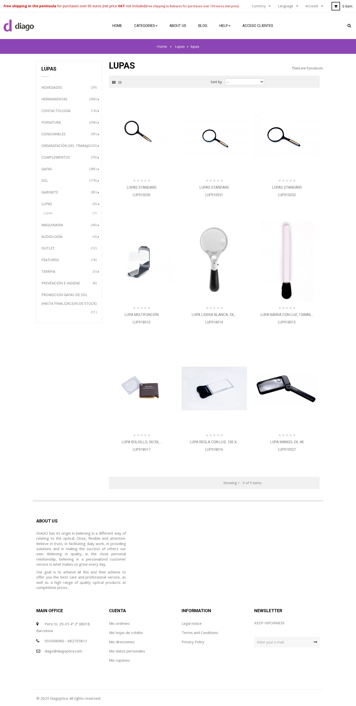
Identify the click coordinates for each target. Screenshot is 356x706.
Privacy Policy (193, 641)
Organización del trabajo (68, 145)
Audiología (68, 236)
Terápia (68, 271)
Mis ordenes (119, 623)
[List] (119, 82)
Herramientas (68, 99)
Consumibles (68, 134)
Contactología (68, 110)
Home (162, 46)
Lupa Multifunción (142, 315)
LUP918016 (214, 449)
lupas (69, 213)
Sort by (216, 82)
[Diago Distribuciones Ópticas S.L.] (19, 26)
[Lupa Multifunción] (141, 260)
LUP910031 (214, 195)
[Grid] (113, 82)
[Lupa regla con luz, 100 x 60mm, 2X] (214, 388)
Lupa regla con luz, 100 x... (214, 442)
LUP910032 (287, 195)
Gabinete (68, 192)
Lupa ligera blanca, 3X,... (214, 315)
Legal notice (192, 623)
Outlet (68, 248)
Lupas (68, 203)
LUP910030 (141, 195)
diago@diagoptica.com (63, 651)
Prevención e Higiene (68, 283)
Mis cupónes (119, 660)
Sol (68, 180)
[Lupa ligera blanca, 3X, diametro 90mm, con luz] (214, 260)
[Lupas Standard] (141, 133)
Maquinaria (68, 225)
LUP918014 (214, 322)
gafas (68, 169)
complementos (68, 157)
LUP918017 (141, 449)
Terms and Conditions (200, 632)
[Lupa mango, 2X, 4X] (287, 388)
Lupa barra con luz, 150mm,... (287, 315)
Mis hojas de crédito (126, 632)
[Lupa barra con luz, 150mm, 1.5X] (287, 260)
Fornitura (68, 122)
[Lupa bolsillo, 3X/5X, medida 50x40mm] (141, 388)
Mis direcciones (122, 641)
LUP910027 (287, 449)
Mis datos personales (127, 651)
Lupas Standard (141, 187)
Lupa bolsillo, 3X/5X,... (141, 442)
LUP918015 (287, 322)
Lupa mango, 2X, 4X (287, 442)
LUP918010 (141, 322)
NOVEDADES (68, 87)
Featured (68, 259)
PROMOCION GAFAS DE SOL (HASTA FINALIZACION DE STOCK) (69, 303)
